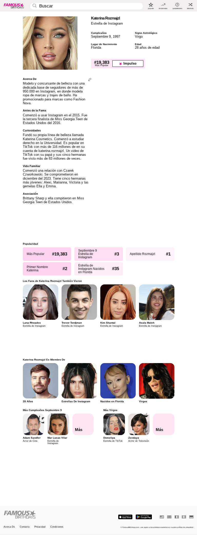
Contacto (24, 527)
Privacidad (39, 527)
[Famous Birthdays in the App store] (125, 517)
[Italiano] (184, 517)
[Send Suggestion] (90, 79)
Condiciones (56, 527)
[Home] (50, 514)
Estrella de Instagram (107, 23)
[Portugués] (169, 517)
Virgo (139, 36)
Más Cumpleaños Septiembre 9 (42, 410)
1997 (116, 36)
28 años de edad (147, 47)
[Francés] (177, 517)
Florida (96, 47)
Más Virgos (110, 410)
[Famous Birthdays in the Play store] (144, 517)
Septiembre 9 (101, 36)
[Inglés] (162, 517)
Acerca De (9, 527)
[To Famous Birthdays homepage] (13, 5)
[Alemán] (191, 517)
